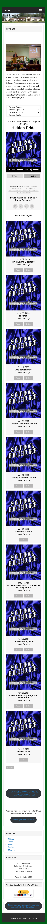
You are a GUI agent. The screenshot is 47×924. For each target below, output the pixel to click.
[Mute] (31, 169)
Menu (7, 10)
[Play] (9, 169)
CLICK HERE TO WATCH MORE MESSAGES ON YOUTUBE (23, 793)
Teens (10, 842)
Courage (34, 918)
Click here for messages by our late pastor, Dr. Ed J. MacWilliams (23, 906)
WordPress (23, 918)
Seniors (11, 847)
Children (11, 839)
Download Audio (25, 193)
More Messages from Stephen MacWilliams (24, 189)
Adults (10, 844)
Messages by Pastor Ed (23, 819)
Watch (15, 176)
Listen (33, 176)
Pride (28, 188)
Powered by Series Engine (23, 774)
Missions (11, 850)
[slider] (20, 169)
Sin (23, 188)
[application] (23, 169)
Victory (26, 186)
